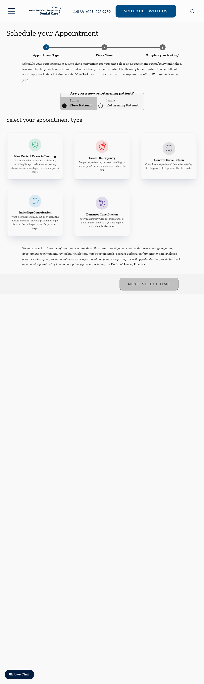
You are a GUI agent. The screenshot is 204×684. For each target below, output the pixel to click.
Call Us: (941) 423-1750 (92, 11)
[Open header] (12, 11)
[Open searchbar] (192, 11)
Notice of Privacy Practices (128, 264)
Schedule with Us (146, 11)
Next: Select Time (149, 284)
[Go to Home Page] (45, 11)
